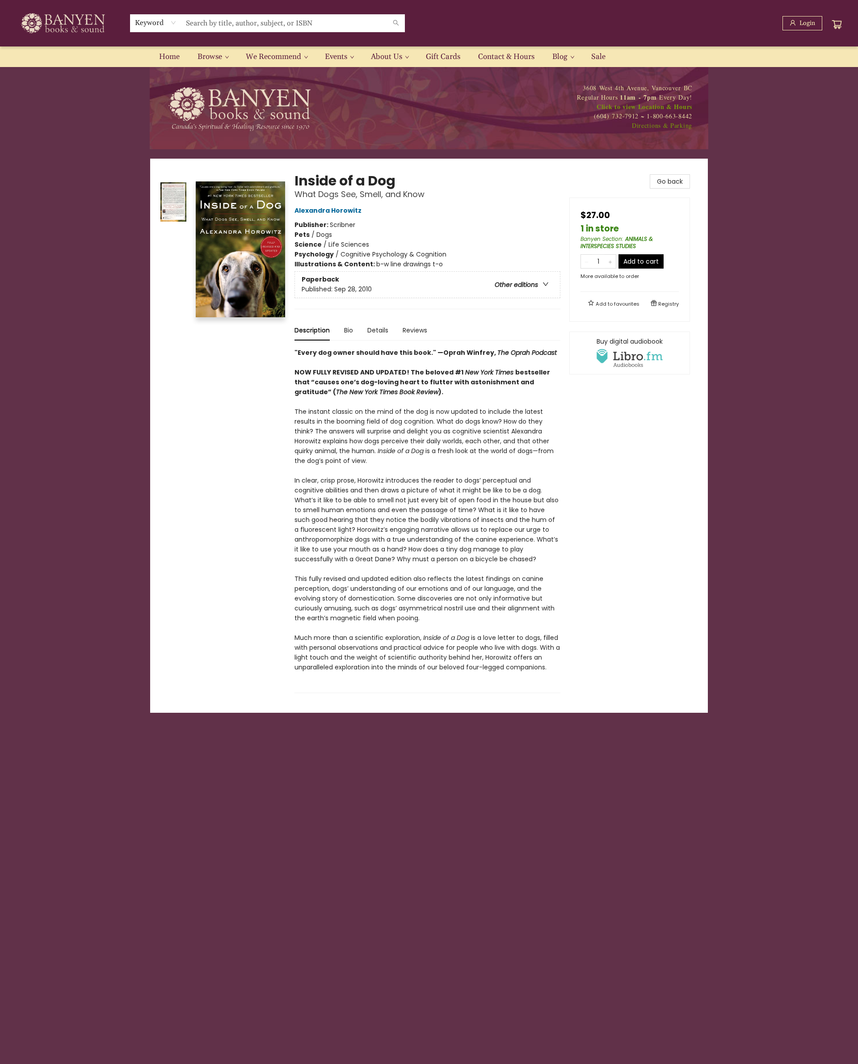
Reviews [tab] (415, 330)
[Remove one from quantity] (586, 261)
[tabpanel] (427, 520)
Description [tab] (312, 330)
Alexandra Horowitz (328, 210)
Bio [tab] (348, 330)
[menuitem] (169, 56)
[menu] (429, 56)
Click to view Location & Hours (644, 106)
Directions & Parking (662, 125)
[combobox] (155, 22)
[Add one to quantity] (610, 261)
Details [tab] (377, 330)
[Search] (396, 23)
